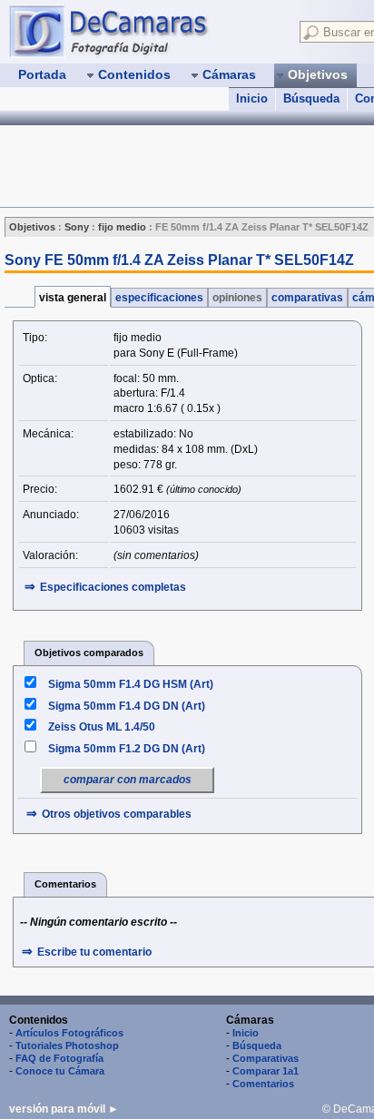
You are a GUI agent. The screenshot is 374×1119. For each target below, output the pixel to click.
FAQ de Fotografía (59, 1058)
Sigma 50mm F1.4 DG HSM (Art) (130, 684)
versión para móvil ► (64, 1109)
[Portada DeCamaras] (145, 31)
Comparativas (265, 1058)
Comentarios (263, 1083)
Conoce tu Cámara (59, 1070)
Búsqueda (311, 98)
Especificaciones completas (113, 587)
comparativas (307, 297)
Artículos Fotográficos (69, 1032)
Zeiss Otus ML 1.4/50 (101, 727)
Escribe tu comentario (94, 952)
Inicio (252, 98)
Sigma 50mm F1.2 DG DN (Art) (126, 748)
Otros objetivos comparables (117, 814)
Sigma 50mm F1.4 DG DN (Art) (126, 706)
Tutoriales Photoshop (67, 1045)
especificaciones (159, 297)
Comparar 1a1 (265, 1070)
